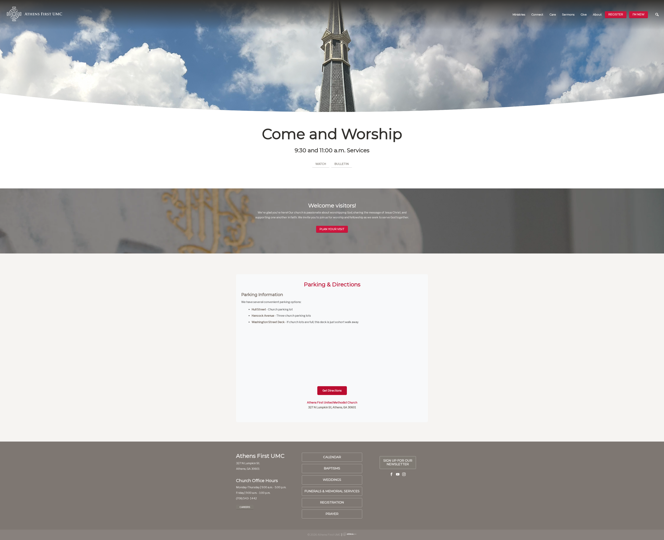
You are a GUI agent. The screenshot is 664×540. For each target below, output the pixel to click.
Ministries (519, 14)
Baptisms (332, 468)
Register (615, 14)
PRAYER (332, 514)
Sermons (568, 14)
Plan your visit (332, 229)
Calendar (332, 457)
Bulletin (341, 164)
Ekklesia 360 (350, 534)
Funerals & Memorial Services (332, 491)
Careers (244, 507)
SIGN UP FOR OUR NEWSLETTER (397, 462)
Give (584, 14)
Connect (537, 14)
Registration (332, 502)
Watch (320, 164)
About (597, 14)
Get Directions (332, 390)
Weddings (332, 480)
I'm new (638, 14)
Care (553, 14)
